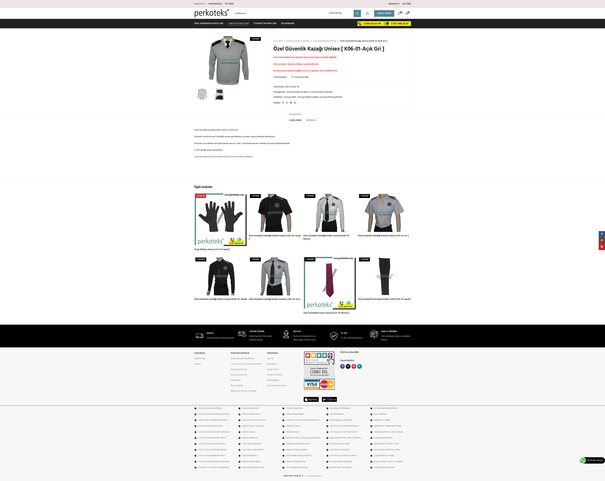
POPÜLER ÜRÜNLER (240, 353)
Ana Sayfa (278, 41)
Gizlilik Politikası (274, 375)
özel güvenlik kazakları (307, 97)
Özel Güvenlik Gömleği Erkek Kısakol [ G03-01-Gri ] (383, 236)
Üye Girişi (271, 364)
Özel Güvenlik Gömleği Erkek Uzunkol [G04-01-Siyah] (220, 299)
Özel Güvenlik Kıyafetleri (298, 41)
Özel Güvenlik (200, 157)
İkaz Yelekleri (237, 385)
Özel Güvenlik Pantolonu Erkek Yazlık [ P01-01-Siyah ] (384, 299)
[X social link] (287, 103)
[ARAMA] (357, 13)
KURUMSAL (199, 353)
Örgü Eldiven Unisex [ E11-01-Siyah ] (212, 249)
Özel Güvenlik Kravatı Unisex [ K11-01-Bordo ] (326, 313)
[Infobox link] (214, 336)
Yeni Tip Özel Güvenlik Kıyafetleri (246, 364)
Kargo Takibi (384, 13)
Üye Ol (270, 358)
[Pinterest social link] (291, 103)
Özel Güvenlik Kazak (218, 157)
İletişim (197, 364)
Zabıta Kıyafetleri (239, 369)
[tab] (295, 119)
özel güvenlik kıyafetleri (330, 97)
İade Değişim (273, 380)
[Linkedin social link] (295, 103)
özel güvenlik (289, 97)
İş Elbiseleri (236, 380)
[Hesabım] (367, 13)
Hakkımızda (199, 358)
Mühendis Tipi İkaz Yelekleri (244, 391)
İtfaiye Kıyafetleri (239, 375)
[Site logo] (212, 13)
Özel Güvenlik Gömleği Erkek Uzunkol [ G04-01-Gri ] (274, 299)
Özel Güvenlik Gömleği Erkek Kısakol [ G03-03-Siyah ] (275, 237)
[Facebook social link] (283, 103)
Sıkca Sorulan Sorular (276, 385)
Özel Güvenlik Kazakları (297, 92)
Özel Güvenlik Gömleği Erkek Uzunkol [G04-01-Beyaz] (326, 237)
